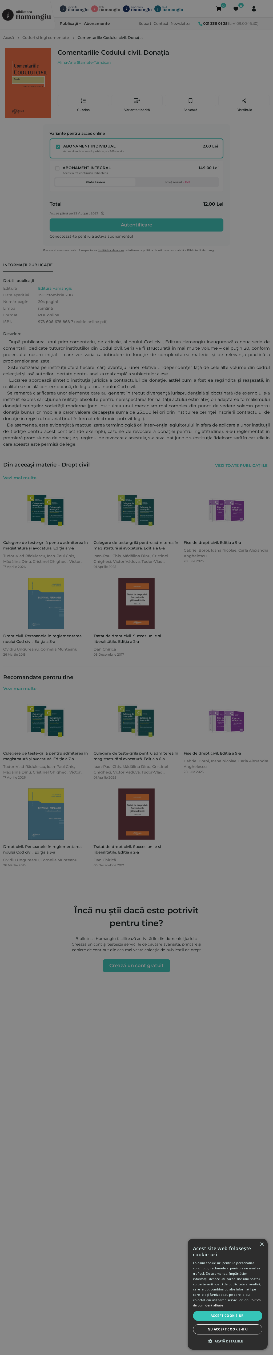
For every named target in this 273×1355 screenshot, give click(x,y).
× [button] (262, 1244)
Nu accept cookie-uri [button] (228, 1329)
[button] (227, 1341)
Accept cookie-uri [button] (228, 1315)
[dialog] (228, 1294)
